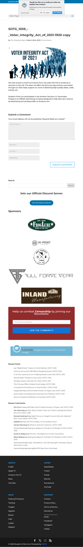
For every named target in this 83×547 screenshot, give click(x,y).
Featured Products (16, 499)
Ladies (11, 523)
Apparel (11, 511)
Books (11, 515)
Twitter (47, 529)
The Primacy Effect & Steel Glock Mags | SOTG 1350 (34, 384)
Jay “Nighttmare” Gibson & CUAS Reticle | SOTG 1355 (35, 368)
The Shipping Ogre (18, 40)
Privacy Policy (49, 503)
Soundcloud (49, 483)
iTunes (46, 475)
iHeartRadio (49, 467)
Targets (11, 507)
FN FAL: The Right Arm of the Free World (46, 434)
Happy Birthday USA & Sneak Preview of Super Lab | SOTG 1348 (39, 391)
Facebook (48, 521)
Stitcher (47, 479)
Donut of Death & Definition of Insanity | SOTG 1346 (34, 397)
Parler (46, 517)
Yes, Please (57, 12)
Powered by (24, 13)
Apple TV (12, 471)
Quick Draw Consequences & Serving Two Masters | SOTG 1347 (39, 394)
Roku (10, 479)
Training (11, 503)
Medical (11, 527)
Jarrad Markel (19, 428)
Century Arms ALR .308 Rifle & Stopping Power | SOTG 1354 (38, 371)
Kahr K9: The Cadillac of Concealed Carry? (40, 422)
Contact (47, 499)
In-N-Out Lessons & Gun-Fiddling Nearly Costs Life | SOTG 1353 (39, 374)
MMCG (44, 544)
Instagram (48, 525)
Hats (10, 519)
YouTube (12, 483)
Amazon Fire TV (14, 475)
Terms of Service (50, 507)
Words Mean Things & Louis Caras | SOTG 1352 (32, 378)
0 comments (46, 40)
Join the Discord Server (41, 203)
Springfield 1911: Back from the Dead (42, 448)
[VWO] (29, 13)
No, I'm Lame (44, 12)
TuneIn (47, 471)
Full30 (10, 467)
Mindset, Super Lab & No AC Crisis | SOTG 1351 (32, 381)
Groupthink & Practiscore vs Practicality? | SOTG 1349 (35, 387)
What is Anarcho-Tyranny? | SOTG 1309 (46, 425)
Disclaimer (48, 511)
